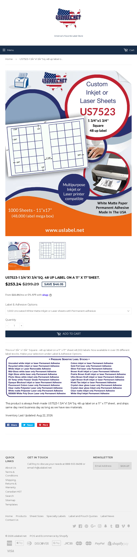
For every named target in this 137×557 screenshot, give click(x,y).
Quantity (10, 319)
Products (21, 516)
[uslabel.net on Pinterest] (86, 526)
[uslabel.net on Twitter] (74, 526)
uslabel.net (20, 535)
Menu (10, 50)
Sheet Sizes (36, 516)
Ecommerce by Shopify (54, 535)
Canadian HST (13, 491)
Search (9, 495)
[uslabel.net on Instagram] (100, 526)
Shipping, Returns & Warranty (10, 484)
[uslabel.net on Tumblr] (111, 526)
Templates (11, 504)
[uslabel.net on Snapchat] (105, 526)
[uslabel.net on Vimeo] (123, 526)
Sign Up (124, 466)
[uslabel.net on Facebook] (80, 526)
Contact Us (11, 519)
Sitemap (10, 500)
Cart (131, 50)
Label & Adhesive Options (21, 304)
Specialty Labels (56, 516)
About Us (10, 467)
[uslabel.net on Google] (93, 526)
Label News (107, 516)
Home (9, 59)
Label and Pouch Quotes (83, 516)
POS (32, 535)
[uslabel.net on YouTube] (117, 526)
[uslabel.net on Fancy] (128, 526)
